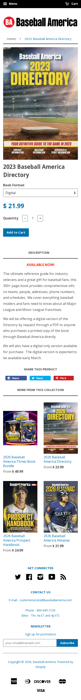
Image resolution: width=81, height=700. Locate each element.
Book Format (14, 185)
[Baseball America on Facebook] (29, 578)
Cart (74, 4)
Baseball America (44, 662)
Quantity (10, 218)
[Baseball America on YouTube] (52, 578)
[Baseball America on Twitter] (18, 578)
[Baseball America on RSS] (63, 578)
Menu (12, 4)
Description (38, 253)
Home (11, 39)
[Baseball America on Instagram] (40, 578)
